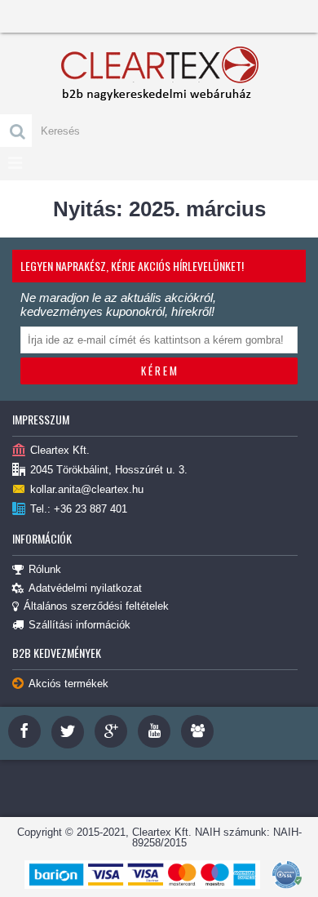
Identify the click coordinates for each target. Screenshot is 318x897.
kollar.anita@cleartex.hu (87, 489)
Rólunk (45, 569)
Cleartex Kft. (60, 450)
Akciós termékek (68, 683)
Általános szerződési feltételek (96, 606)
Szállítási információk (79, 625)
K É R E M (159, 370)
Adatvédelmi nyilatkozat (85, 588)
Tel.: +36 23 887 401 (78, 509)
